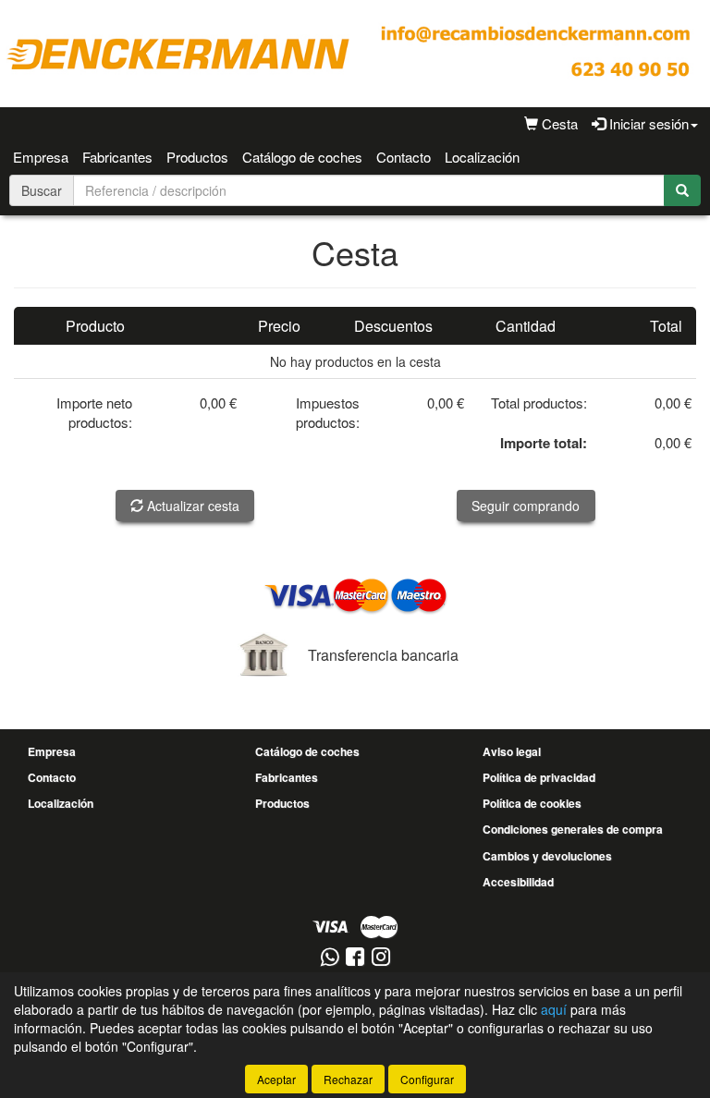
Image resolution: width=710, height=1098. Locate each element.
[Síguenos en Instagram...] (381, 958)
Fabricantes (117, 156)
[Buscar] (682, 190)
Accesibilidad (518, 881)
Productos (197, 156)
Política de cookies (532, 803)
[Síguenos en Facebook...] (355, 958)
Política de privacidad (539, 777)
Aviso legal (512, 751)
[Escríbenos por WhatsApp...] (329, 958)
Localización (482, 156)
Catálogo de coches (302, 156)
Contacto (403, 156)
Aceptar (276, 1079)
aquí (554, 1009)
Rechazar (348, 1079)
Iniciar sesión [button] (647, 123)
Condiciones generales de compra (573, 829)
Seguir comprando (525, 505)
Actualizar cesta (191, 505)
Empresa (40, 156)
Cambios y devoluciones (547, 856)
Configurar (427, 1079)
